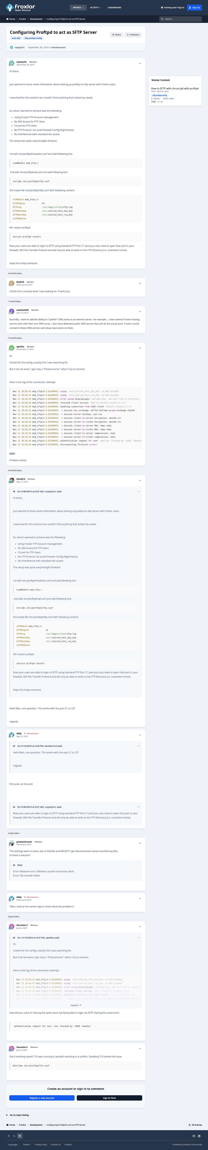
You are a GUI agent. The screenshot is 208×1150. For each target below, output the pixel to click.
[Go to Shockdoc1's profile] (11, 926)
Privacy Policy (41, 1144)
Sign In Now (109, 1097)
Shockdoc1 (22, 925)
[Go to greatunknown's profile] (11, 843)
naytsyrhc (20, 47)
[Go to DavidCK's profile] (11, 480)
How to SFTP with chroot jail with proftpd (175, 88)
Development (58, 47)
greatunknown (24, 841)
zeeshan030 (22, 310)
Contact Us (56, 1144)
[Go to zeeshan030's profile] (11, 311)
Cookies (68, 1144)
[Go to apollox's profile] (11, 348)
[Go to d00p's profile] (11, 734)
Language (13, 1144)
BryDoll (20, 282)
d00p (19, 733)
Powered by (187, 1144)
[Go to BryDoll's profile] (11, 283)
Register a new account (42, 1097)
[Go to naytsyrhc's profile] (11, 47)
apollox (20, 346)
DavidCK (20, 479)
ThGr (153, 91)
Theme (26, 1144)
